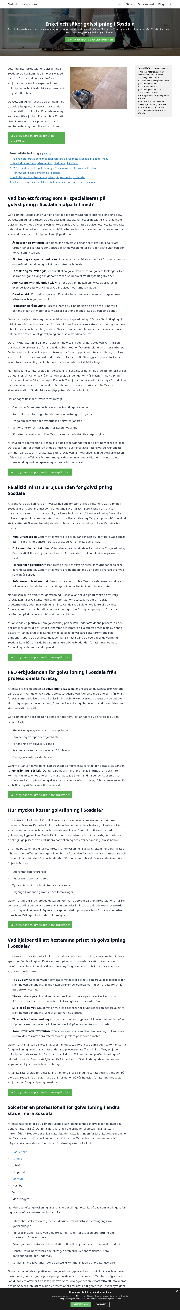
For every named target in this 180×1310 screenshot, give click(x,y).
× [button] (177, 1291)
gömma (46, 153)
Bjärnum (18, 1179)
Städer (130, 4)
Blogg (161, 4)
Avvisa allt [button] (101, 1304)
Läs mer (118, 1298)
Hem (118, 4)
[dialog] (90, 1299)
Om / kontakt (146, 4)
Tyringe (17, 1158)
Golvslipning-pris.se (22, 4)
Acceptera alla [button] (81, 1304)
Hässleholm (19, 1152)
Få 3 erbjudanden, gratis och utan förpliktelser (90, 39)
